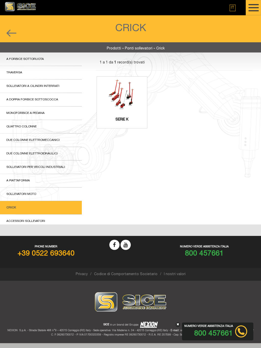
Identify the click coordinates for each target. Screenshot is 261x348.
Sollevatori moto (21, 194)
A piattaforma (18, 180)
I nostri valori (175, 274)
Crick (11, 207)
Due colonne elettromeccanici (33, 140)
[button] (233, 8)
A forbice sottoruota (25, 59)
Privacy (82, 274)
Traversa (14, 72)
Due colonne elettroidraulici (32, 153)
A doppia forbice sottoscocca (32, 99)
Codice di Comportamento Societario (126, 274)
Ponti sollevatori (138, 48)
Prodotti (114, 48)
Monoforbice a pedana (25, 113)
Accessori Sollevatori (25, 221)
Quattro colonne (21, 126)
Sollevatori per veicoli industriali (35, 167)
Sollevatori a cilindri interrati (32, 86)
